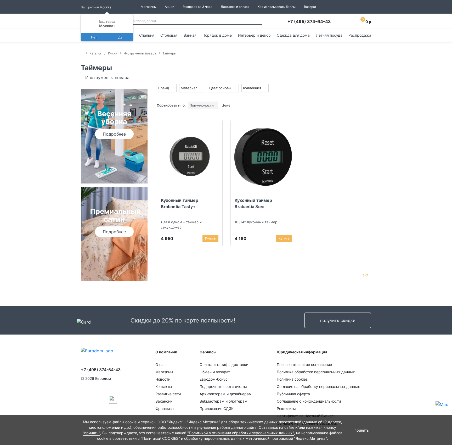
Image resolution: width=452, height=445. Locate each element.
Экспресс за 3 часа (197, 7)
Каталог (95, 53)
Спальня (146, 35)
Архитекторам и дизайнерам (226, 394)
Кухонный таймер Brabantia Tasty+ (179, 203)
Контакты (163, 386)
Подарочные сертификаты (223, 386)
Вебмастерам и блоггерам (223, 401)
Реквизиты (286, 408)
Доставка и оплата (235, 7)
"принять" (91, 433)
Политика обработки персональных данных (316, 372)
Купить (210, 238)
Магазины (148, 7)
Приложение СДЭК (217, 408)
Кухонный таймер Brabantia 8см (253, 203)
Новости (162, 379)
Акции (169, 7)
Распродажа (359, 35)
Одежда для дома (293, 35)
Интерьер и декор (254, 35)
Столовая (168, 35)
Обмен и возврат (215, 372)
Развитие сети (168, 394)
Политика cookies (292, 379)
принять (361, 430)
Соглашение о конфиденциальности (309, 401)
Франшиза (164, 408)
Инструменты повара (139, 53)
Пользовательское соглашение (304, 364)
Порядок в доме (217, 35)
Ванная (190, 35)
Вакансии (163, 401)
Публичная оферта (293, 394)
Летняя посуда (329, 35)
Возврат (310, 7)
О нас (160, 364)
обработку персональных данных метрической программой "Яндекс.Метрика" (255, 438)
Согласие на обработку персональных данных (318, 386)
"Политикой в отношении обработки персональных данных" (240, 433)
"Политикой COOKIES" (160, 438)
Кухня (112, 53)
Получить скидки (337, 320)
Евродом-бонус (214, 379)
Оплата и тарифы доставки (224, 364)
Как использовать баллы (277, 7)
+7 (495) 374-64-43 (309, 21)
